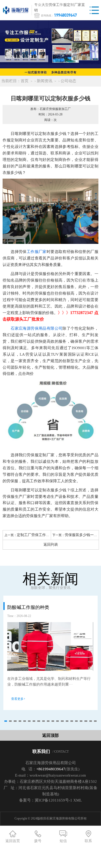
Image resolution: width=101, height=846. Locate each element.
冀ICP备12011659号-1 (53, 800)
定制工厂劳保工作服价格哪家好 (42, 535)
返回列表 (51, 544)
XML (77, 800)
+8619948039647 (50, 769)
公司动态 (68, 81)
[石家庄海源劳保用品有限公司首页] (17, 10)
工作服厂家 (37, 252)
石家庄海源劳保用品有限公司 (36, 328)
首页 (24, 81)
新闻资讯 (44, 81)
